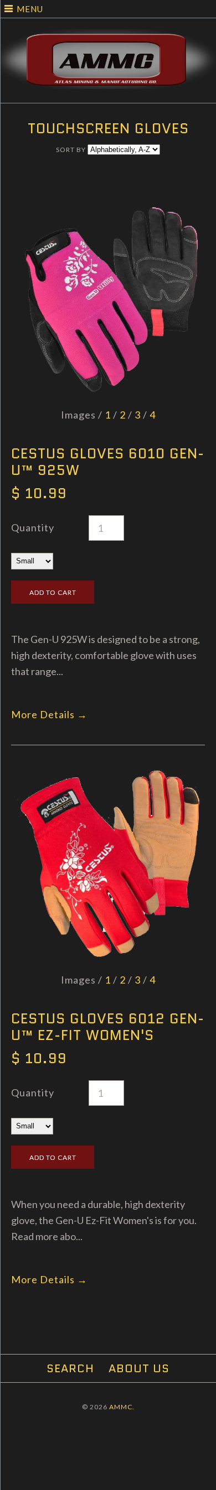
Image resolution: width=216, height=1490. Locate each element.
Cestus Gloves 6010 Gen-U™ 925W (107, 461)
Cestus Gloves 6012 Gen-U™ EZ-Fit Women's (107, 1026)
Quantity (32, 527)
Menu (30, 9)
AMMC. (122, 1407)
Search (70, 1368)
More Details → (49, 714)
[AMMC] (108, 37)
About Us (139, 1368)
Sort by (71, 149)
